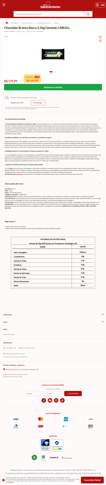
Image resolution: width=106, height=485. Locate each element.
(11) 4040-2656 (29, 348)
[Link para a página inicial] (6, 22)
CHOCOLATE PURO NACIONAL (43, 23)
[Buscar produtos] (87, 14)
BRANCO (57, 23)
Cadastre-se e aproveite (31, 80)
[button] (51, 71)
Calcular (38, 103)
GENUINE (12, 31)
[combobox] (53, 14)
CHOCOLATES (14, 23)
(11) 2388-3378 (10, 348)
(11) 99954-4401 (19, 354)
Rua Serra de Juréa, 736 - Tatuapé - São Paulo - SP (22, 369)
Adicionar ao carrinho (53, 87)
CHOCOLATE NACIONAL (27, 23)
